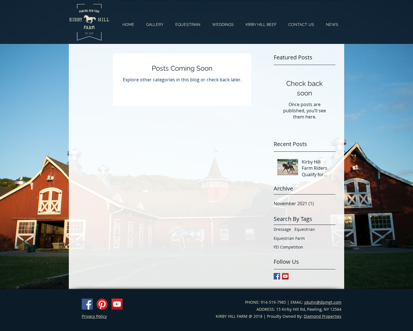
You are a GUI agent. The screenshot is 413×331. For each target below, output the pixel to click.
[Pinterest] (102, 304)
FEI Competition (288, 247)
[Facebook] (87, 304)
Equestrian (304, 229)
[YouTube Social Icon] (285, 276)
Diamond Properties (322, 316)
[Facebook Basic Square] (277, 276)
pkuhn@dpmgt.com (322, 302)
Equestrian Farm (289, 238)
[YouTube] (117, 304)
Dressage (282, 229)
